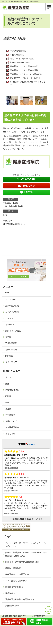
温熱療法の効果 (12, 606)
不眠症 (8, 396)
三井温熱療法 (11, 343)
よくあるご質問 (12, 312)
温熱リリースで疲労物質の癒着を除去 (22, 562)
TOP (7, 293)
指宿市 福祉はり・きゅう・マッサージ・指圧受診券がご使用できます (26, 554)
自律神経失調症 (12, 390)
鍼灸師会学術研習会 (14, 587)
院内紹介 (9, 356)
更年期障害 (10, 415)
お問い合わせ (11, 349)
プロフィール (11, 300)
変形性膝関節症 (12, 427)
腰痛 (7, 384)
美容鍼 (8, 337)
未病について (11, 421)
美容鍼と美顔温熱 (13, 568)
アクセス (9, 318)
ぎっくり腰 (10, 434)
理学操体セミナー (13, 593)
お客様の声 (10, 324)
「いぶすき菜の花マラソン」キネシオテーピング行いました (26, 544)
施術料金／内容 (12, 306)
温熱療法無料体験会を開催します (20, 599)
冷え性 (8, 409)
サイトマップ (11, 362)
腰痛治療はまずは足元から (17, 574)
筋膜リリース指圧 (13, 331)
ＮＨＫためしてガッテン (16, 581)
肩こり (8, 377)
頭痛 (7, 402)
